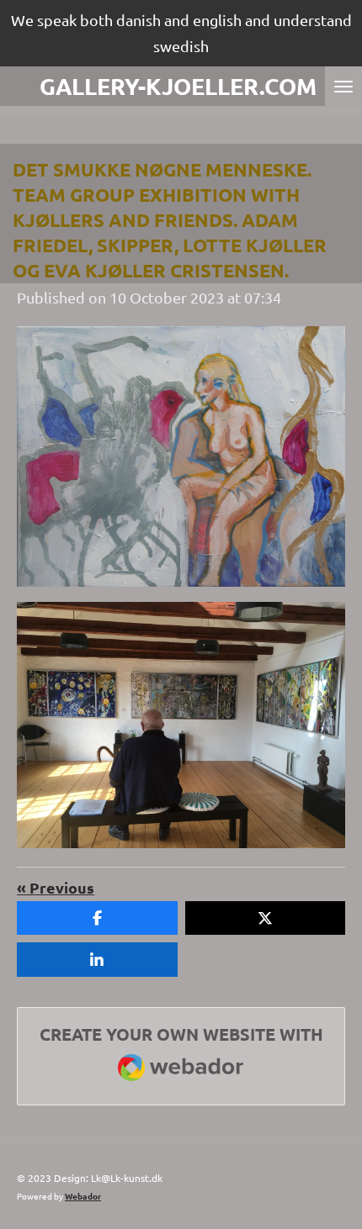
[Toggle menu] (343, 86)
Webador (83, 1195)
